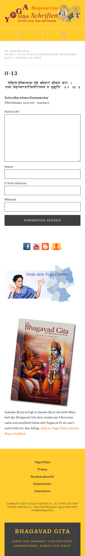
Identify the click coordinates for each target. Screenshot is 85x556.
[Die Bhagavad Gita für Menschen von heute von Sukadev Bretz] (42, 407)
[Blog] (45, 249)
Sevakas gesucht (42, 476)
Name (9, 166)
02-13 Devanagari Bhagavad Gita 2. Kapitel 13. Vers (40, 56)
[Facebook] (27, 249)
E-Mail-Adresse (15, 183)
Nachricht (13, 111)
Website (10, 199)
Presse (42, 469)
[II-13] (42, 88)
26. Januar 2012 (17, 51)
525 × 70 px (17, 54)
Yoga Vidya (42, 462)
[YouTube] (36, 249)
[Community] (56, 249)
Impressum (42, 491)
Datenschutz (42, 484)
